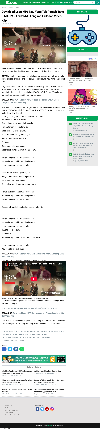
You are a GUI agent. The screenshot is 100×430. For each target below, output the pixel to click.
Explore (4, 7)
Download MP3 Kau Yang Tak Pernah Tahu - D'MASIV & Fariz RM (29, 308)
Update (17, 7)
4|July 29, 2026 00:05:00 (81, 161)
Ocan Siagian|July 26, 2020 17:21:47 (13, 375)
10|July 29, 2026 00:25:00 (81, 150)
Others (71, 2)
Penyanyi (10, 7)
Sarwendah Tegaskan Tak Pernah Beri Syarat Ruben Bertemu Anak (83, 136)
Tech (66, 2)
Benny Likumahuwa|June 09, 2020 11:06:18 (47, 373)
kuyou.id (49, 425)
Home (25, 2)
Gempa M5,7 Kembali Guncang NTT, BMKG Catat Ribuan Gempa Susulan (83, 126)
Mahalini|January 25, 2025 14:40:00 (12, 394)
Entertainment (35, 2)
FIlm (49, 2)
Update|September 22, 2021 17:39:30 (46, 384)
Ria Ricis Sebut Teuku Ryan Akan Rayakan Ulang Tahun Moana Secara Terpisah (83, 156)
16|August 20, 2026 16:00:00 (82, 139)
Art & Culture (57, 2)
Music (44, 2)
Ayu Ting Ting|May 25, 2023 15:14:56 (13, 384)
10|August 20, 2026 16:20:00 (82, 130)
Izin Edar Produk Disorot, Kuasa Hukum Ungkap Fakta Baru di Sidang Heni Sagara (83, 145)
